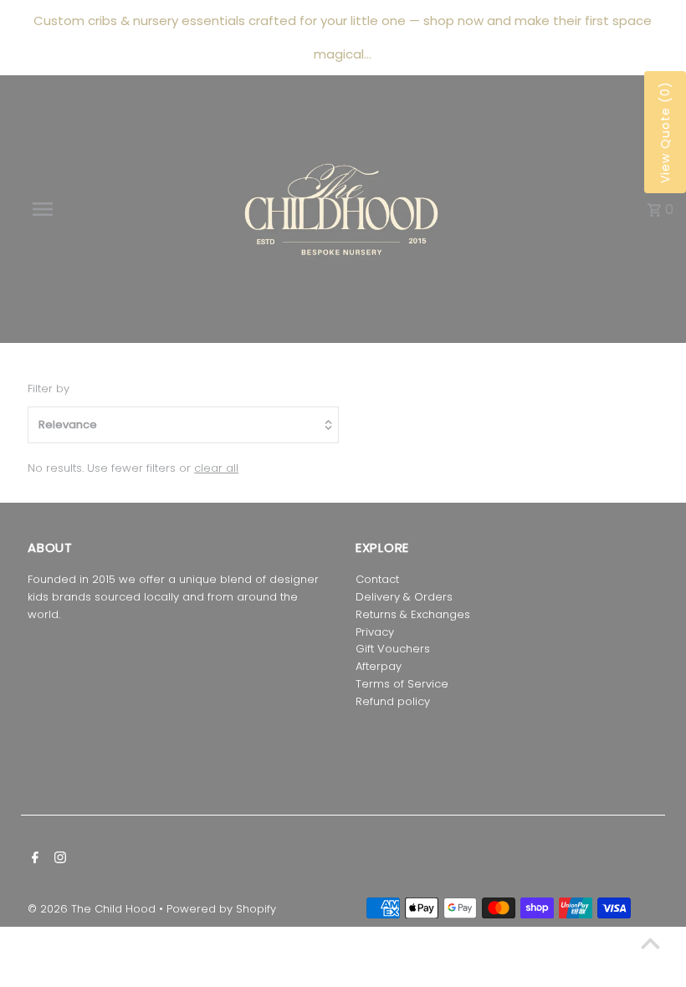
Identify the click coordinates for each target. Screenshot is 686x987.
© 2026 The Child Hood (93, 909)
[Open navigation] (78, 209)
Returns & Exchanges (413, 614)
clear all (216, 468)
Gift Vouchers (393, 649)
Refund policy (393, 701)
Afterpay (379, 666)
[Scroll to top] (650, 943)
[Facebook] (33, 859)
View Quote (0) (665, 132)
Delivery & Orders (404, 597)
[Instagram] (58, 859)
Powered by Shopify (221, 909)
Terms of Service (402, 684)
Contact (377, 579)
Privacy (375, 632)
